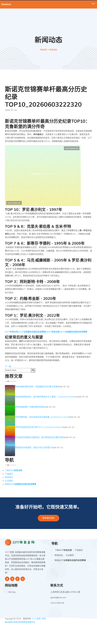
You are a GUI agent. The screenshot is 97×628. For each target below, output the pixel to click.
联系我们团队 (48, 518)
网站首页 (43, 49)
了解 (13, 470)
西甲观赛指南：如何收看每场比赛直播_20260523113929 (41, 417)
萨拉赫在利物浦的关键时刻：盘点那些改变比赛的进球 (39, 437)
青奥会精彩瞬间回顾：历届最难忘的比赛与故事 (36, 386)
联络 (20, 484)
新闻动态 (9, 477)
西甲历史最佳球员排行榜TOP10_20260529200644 (38, 427)
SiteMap (12, 592)
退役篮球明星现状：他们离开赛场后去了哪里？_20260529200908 (45, 396)
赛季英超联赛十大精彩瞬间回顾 (29, 407)
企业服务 (9, 480)
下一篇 (8, 366)
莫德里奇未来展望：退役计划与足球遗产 (33, 447)
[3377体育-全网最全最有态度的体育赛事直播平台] (24, 542)
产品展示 (9, 473)
